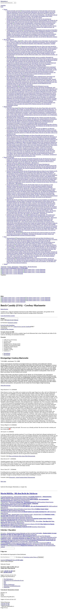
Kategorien (3, 266)
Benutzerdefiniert (8, 106)
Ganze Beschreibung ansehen (8, 315)
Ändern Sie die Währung (12, 320)
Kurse (5, 236)
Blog (5, 581)
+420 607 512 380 (8, 571)
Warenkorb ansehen (12, 322)
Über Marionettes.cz (8, 579)
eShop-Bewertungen (5, 385)
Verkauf (5, 264)
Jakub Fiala (34, 534)
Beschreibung (7, 353)
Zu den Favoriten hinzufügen (7, 325)
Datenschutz (7, 587)
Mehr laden (3, 481)
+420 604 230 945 (7, 572)
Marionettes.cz (4, 1)
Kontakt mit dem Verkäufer (7, 329)
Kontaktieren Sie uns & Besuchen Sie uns (14, 580)
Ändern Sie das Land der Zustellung (22, 326)
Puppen (5, 9)
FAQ (5, 583)
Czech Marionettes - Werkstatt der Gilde (28, 541)
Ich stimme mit (27, 557)
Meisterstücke (15, 266)
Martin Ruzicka (4, 309)
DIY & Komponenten (9, 39)
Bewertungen (7, 354)
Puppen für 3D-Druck (9, 157)
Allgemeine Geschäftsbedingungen (12, 586)
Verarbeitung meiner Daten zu (30, 557)
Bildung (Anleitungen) (9, 584)
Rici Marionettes (46, 536)
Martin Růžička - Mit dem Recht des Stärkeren (19, 493)
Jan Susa (54, 538)
